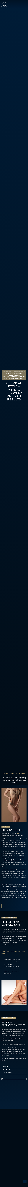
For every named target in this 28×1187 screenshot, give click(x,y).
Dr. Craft (20, 886)
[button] (25, 4)
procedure (19, 833)
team (9, 888)
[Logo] (4, 4)
